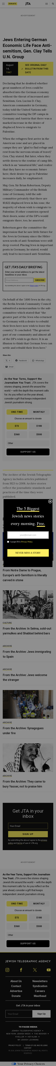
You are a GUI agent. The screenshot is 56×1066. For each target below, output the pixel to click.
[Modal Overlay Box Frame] (28, 533)
